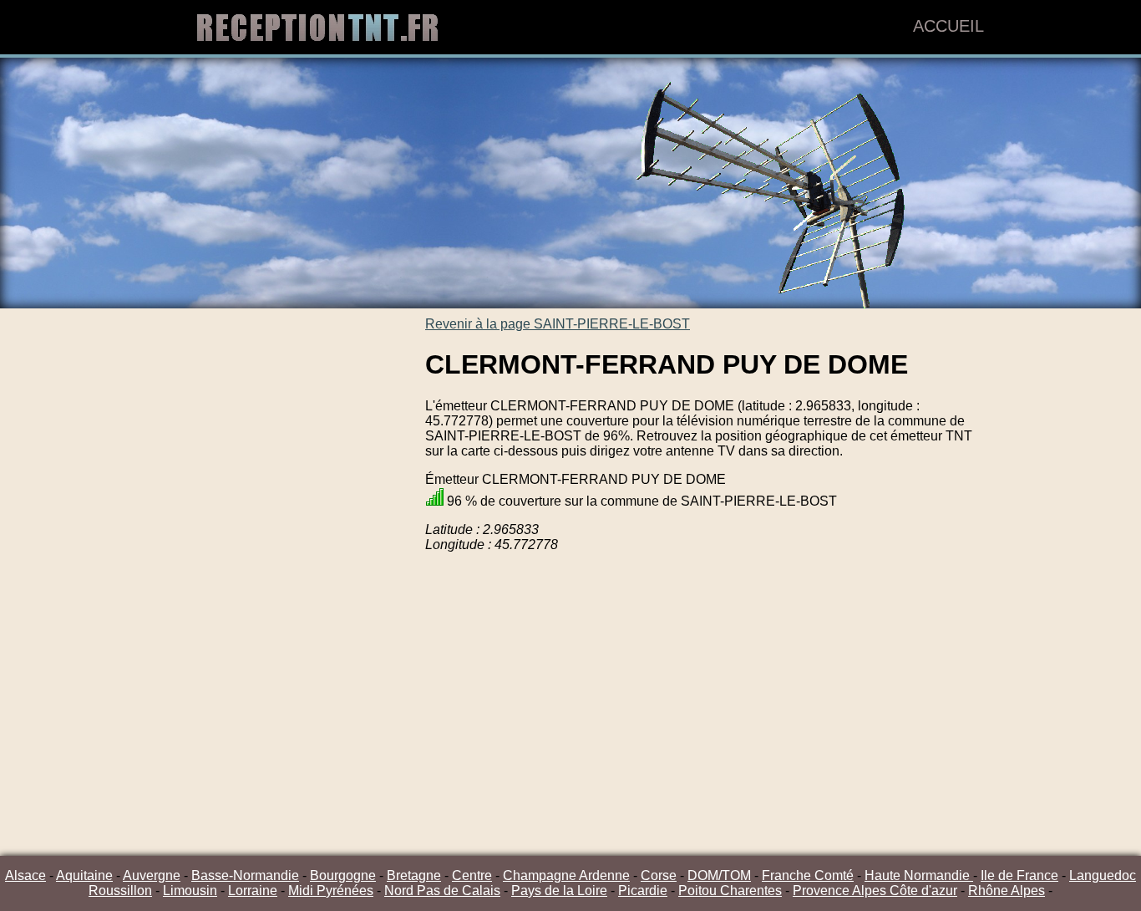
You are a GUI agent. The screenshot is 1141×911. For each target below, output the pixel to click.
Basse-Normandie (245, 875)
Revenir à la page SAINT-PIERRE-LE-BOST (557, 324)
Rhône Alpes (1006, 890)
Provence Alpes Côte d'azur (875, 890)
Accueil (948, 26)
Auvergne (151, 875)
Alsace (25, 875)
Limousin (190, 890)
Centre (472, 875)
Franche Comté (808, 875)
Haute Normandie (919, 875)
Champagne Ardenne (566, 875)
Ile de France (1019, 875)
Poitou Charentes (730, 890)
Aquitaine (84, 875)
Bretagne (414, 875)
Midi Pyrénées (330, 890)
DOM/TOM (719, 875)
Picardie (642, 890)
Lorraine (252, 890)
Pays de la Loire (559, 890)
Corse (659, 875)
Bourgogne (343, 875)
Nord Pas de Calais (442, 890)
